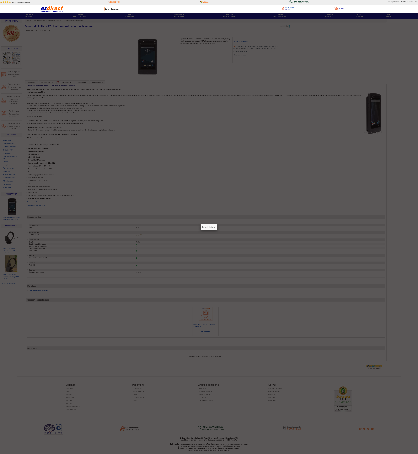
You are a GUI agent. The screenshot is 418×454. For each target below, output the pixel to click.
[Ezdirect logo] (52, 9)
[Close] (217, 224)
